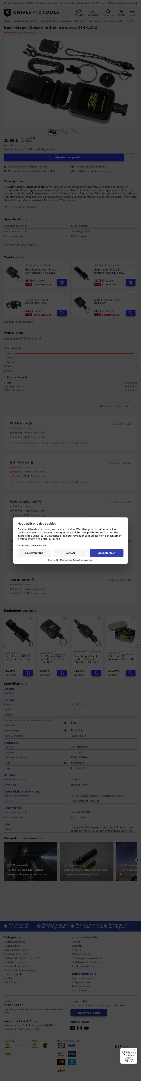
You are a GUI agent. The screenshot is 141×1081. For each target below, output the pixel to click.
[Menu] (135, 1050)
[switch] (129, 1060)
